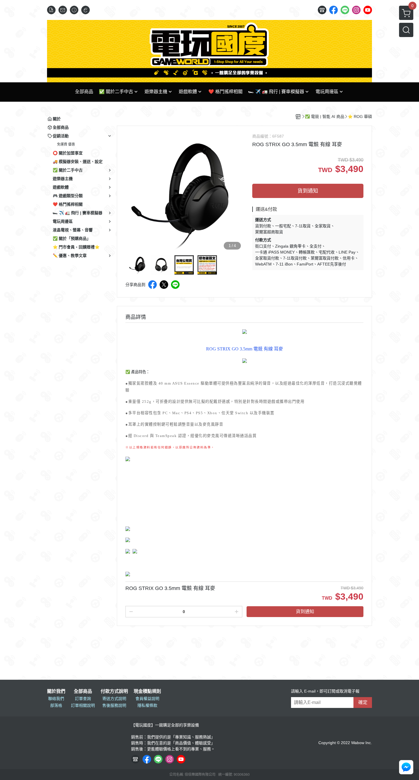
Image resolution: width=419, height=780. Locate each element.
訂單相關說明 (83, 705)
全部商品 (83, 691)
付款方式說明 (114, 691)
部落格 (56, 705)
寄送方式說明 (114, 699)
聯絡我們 (56, 699)
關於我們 (56, 691)
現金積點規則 (147, 691)
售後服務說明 (114, 705)
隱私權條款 (147, 705)
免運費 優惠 (66, 144)
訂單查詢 (83, 699)
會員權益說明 (147, 699)
